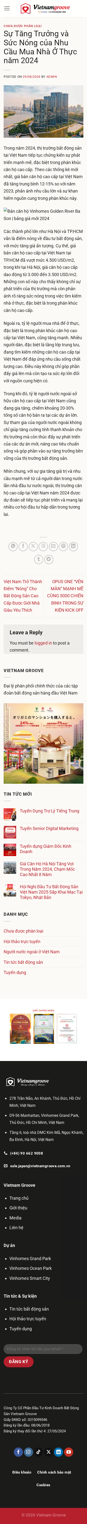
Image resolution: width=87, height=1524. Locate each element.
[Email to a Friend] (53, 546)
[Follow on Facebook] (18, 1452)
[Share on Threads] (43, 546)
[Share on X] (33, 546)
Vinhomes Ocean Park (30, 1268)
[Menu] (7, 8)
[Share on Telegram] (48, 559)
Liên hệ (16, 1227)
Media (15, 1217)
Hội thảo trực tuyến (22, 941)
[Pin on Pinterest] (63, 546)
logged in (43, 643)
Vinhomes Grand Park (30, 1258)
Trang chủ (19, 1198)
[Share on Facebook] (23, 546)
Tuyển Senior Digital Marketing (49, 828)
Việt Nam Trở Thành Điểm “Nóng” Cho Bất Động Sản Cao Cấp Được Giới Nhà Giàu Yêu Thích (23, 596)
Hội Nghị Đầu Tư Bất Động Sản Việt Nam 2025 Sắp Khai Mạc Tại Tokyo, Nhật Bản (51, 892)
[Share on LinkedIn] (73, 546)
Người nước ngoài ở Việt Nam (32, 951)
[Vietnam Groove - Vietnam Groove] (47, 8)
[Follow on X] (48, 1452)
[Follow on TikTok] (38, 1452)
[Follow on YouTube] (68, 1452)
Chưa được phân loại (23, 26)
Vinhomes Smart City (29, 1278)
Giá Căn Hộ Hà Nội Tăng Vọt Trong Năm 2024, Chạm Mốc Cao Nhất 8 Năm (47, 869)
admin (51, 76)
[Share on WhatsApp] (13, 546)
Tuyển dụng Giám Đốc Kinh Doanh (45, 849)
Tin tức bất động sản (23, 962)
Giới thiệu (18, 1207)
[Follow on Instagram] (28, 1452)
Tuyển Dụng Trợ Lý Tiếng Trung (49, 810)
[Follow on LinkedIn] (58, 1452)
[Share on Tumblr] (38, 559)
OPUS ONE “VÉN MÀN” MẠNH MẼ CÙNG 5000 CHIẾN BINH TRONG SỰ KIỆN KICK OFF (65, 596)
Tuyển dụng (15, 972)
